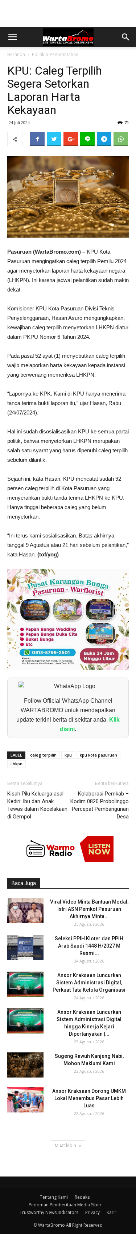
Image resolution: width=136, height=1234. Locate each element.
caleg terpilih (43, 755)
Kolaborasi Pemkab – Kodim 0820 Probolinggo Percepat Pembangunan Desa (99, 805)
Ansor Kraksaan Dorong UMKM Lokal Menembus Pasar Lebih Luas (89, 1098)
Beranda (16, 54)
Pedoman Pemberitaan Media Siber (65, 1205)
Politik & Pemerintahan (55, 54)
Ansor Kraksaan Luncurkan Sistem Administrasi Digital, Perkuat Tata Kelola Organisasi (89, 982)
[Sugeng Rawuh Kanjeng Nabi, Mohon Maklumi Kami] (25, 1065)
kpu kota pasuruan (98, 755)
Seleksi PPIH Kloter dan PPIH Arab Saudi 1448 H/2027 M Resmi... (89, 946)
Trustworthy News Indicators (49, 1212)
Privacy (92, 1212)
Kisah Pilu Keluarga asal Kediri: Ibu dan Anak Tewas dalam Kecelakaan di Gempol (37, 805)
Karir (111, 1212)
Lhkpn (16, 763)
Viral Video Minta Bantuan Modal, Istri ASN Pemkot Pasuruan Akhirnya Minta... (89, 909)
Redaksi (83, 1197)
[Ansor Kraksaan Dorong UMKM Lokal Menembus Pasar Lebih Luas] (25, 1099)
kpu (68, 755)
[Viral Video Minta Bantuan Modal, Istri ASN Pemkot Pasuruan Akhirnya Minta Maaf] (25, 910)
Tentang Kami (54, 1197)
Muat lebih (65, 1145)
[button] (126, 37)
